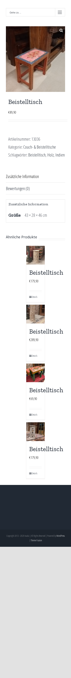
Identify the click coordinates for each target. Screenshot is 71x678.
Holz (50, 155)
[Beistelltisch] (35, 255)
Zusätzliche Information (22, 176)
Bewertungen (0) (18, 188)
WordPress (60, 535)
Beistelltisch (37, 155)
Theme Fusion (36, 540)
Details (34, 297)
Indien (60, 155)
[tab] (35, 177)
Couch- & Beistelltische (39, 147)
